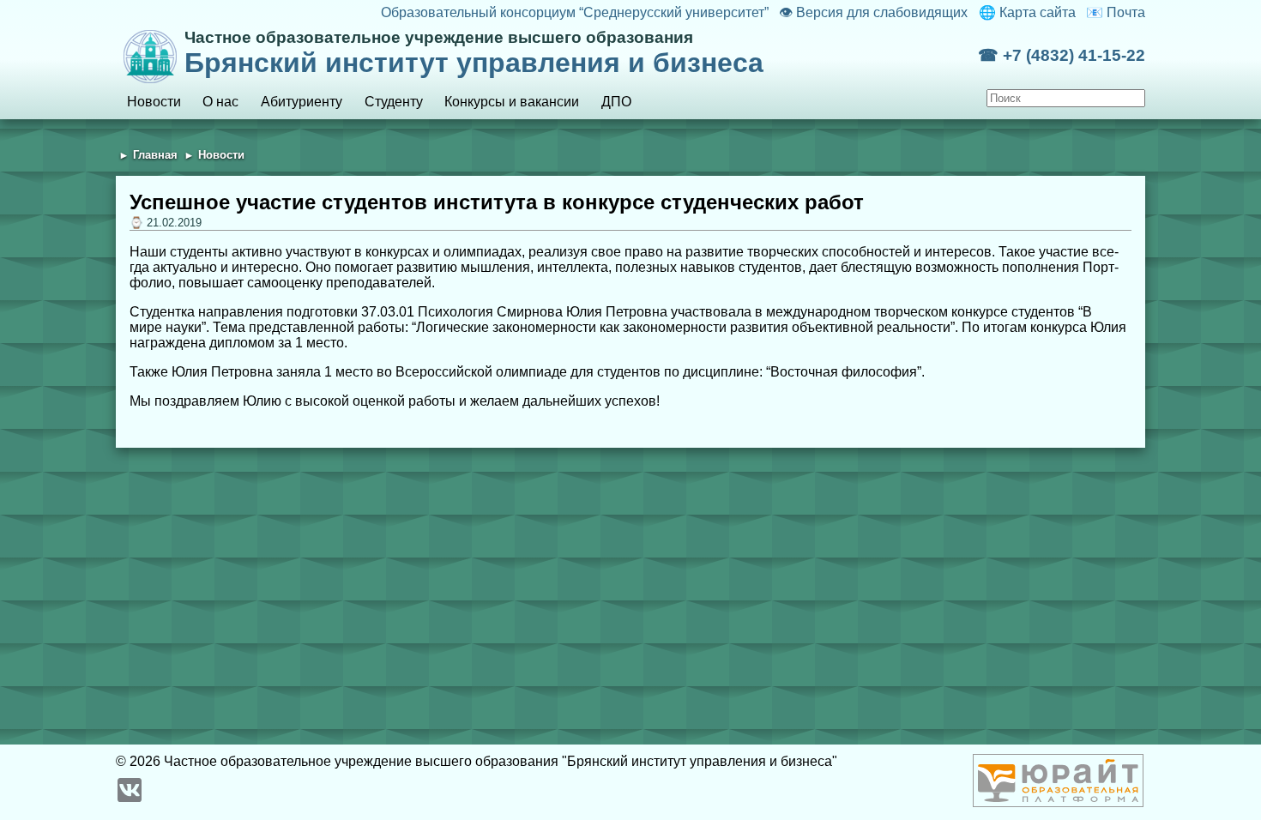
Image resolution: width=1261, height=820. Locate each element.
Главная (155, 154)
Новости (154, 101)
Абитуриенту (301, 101)
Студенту (394, 101)
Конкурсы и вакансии (511, 101)
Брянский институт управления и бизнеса (473, 53)
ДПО (616, 101)
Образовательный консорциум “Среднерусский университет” (574, 12)
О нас (220, 101)
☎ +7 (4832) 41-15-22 (1061, 55)
